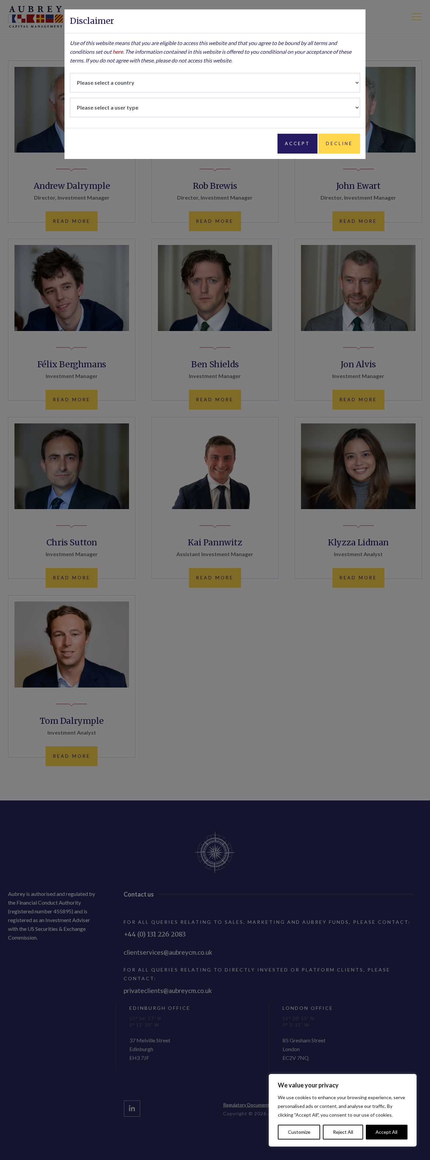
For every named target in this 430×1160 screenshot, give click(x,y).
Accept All (386, 1132)
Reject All (343, 1132)
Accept (297, 143)
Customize (299, 1132)
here (118, 51)
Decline (339, 143)
